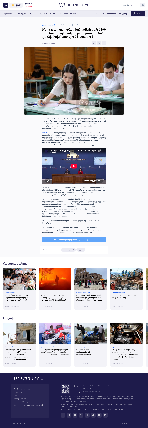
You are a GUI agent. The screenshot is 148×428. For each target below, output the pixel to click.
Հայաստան (7, 13)
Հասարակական (68, 250)
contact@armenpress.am (91, 392)
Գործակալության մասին (24, 389)
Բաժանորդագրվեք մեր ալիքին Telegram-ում (76, 239)
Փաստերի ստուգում (68, 13)
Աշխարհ (32, 13)
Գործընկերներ (20, 398)
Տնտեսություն (21, 13)
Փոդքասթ (123, 13)
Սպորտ (53, 13)
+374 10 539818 (88, 389)
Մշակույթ (43, 13)
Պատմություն (19, 392)
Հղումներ (17, 395)
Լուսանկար (99, 13)
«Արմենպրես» (47, 133)
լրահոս (140, 13)
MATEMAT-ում (130, 423)
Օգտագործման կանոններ (24, 402)
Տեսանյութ (111, 13)
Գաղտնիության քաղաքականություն (28, 405)
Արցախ (80, 250)
